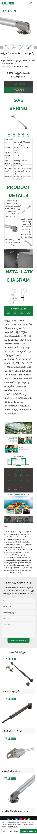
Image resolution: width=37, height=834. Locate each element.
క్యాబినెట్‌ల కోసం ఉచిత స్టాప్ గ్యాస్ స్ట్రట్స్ (15, 811)
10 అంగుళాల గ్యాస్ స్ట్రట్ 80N (12, 691)
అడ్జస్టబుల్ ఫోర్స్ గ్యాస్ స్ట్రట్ (11, 771)
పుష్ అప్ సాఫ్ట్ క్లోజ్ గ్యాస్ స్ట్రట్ (12, 731)
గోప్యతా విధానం (13, 827)
